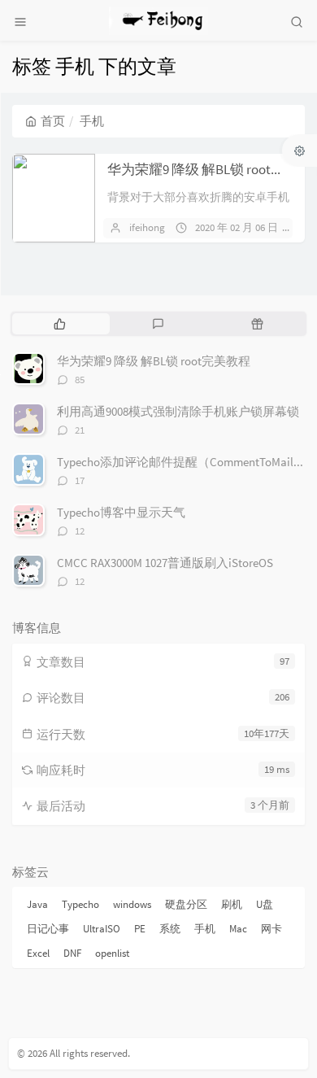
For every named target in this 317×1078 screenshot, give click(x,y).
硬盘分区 (186, 904)
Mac (238, 929)
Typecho (80, 904)
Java (37, 904)
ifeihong (147, 227)
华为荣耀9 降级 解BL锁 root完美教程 (153, 361)
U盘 (264, 904)
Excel (38, 953)
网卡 (271, 929)
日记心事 (48, 929)
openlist (112, 953)
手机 (204, 929)
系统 (169, 929)
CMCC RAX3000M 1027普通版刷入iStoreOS (165, 562)
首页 (53, 121)
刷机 (231, 904)
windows (132, 904)
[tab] (60, 324)
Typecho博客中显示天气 (121, 512)
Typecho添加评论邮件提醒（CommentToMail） (181, 461)
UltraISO (101, 929)
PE (139, 929)
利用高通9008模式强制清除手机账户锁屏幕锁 (178, 411)
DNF (72, 953)
